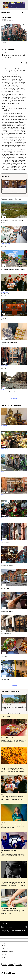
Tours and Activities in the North (9, 908)
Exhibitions (4, 766)
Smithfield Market (5, 588)
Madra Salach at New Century (7, 293)
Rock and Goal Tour (5, 366)
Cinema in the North (6, 880)
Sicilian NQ (3, 496)
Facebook (18, 964)
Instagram (11, 964)
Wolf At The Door (5, 679)
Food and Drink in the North (8, 737)
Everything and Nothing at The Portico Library (10, 318)
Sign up (25, 928)
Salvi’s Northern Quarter (6, 633)
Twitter (4, 964)
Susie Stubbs (4, 19)
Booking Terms (4, 948)
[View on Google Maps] (24, 55)
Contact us (4, 937)
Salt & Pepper (4, 656)
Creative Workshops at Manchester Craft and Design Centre (13, 245)
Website (6, 59)
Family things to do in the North (8, 850)
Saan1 (2, 473)
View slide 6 (17, 713)
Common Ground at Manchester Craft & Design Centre (12, 220)
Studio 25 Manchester (5, 542)
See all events (14, 398)
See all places (14, 685)
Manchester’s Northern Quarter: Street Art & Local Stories (13, 269)
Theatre (3, 822)
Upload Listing (4, 957)
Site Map (3, 954)
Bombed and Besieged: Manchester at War (10, 391)
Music (2, 794)
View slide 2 (10, 713)
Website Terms (4, 945)
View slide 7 (19, 713)
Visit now (23, 62)
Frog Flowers (4, 519)
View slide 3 (12, 713)
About (2, 940)
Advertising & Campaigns (7, 951)
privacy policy (6, 932)
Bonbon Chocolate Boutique (7, 565)
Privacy (3, 943)
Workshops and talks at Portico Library (9, 342)
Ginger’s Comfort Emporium (7, 611)
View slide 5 (15, 713)
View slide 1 (8, 713)
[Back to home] (5, 12)
